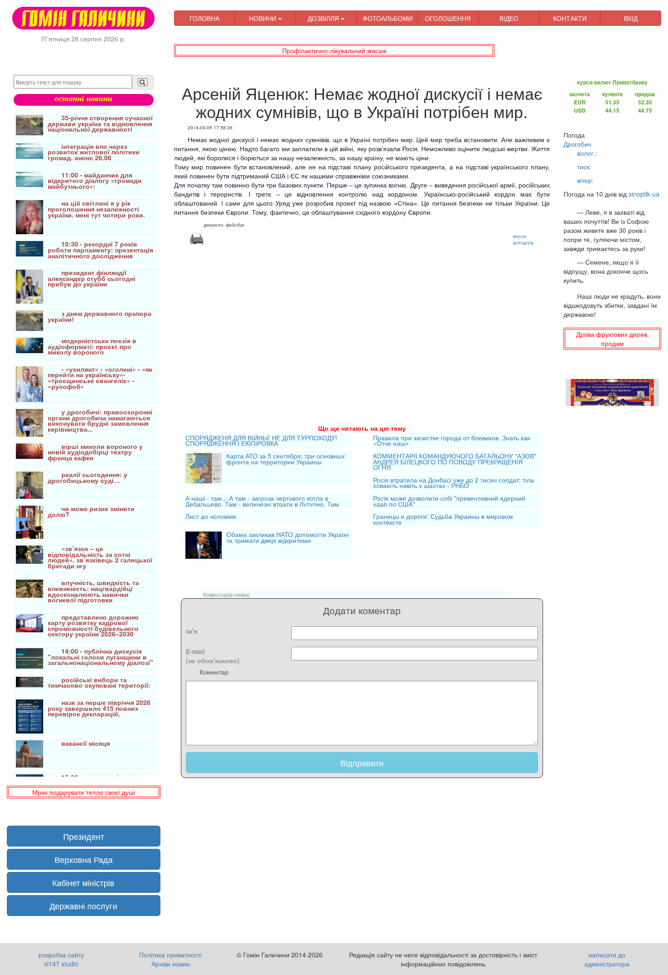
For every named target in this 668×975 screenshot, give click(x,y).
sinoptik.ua (643, 193)
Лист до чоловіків (210, 516)
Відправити (362, 762)
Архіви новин (170, 963)
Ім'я (191, 630)
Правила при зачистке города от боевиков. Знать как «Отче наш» (451, 440)
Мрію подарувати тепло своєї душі (83, 792)
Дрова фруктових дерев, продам (612, 339)
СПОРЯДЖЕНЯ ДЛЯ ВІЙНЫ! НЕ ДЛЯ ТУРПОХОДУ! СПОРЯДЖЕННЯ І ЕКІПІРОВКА (261, 440)
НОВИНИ (263, 18)
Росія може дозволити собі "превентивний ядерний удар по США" (449, 501)
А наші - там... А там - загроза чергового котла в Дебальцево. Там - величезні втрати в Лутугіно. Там (262, 501)
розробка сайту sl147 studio (61, 959)
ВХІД (631, 18)
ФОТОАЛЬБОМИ (388, 18)
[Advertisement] (362, 323)
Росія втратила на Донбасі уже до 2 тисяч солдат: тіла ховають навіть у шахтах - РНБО (453, 482)
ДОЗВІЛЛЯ (324, 18)
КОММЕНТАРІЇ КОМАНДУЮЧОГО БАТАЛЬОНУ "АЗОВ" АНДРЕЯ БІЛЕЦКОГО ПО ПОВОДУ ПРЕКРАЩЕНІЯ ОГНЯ (454, 461)
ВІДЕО (508, 18)
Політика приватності (170, 954)
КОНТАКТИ (570, 18)
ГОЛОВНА (204, 18)
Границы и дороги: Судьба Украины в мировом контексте (443, 519)
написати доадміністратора (606, 959)
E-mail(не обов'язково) (212, 656)
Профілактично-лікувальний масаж (334, 50)
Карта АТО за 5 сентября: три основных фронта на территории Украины (285, 459)
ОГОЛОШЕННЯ (448, 18)
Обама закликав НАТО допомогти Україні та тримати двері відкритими (287, 538)
